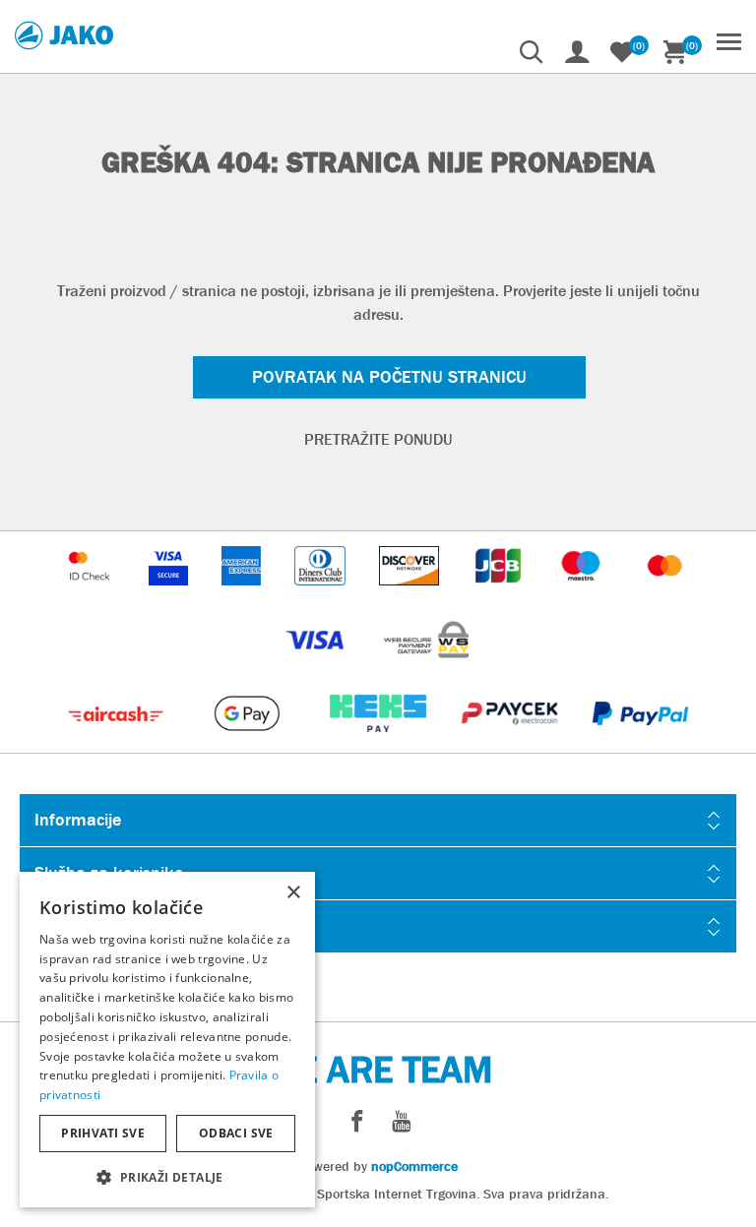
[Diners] (321, 594)
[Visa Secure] (170, 594)
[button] (167, 1176)
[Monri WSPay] (426, 668)
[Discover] (411, 594)
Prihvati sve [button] (103, 1133)
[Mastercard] (665, 594)
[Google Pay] (248, 742)
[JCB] (500, 594)
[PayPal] (640, 742)
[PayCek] (511, 742)
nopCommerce (414, 1166)
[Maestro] (582, 594)
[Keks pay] (379, 742)
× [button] (292, 893)
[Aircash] (117, 742)
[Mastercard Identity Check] (91, 594)
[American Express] (243, 594)
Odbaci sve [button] (236, 1133)
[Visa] (317, 668)
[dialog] (167, 1039)
